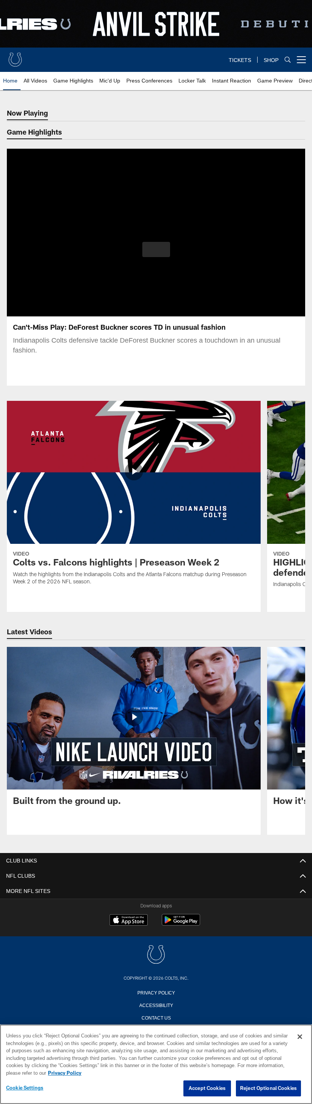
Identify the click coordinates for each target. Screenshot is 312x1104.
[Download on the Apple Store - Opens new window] (128, 920)
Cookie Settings (24, 1088)
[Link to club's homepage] (15, 57)
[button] (156, 249)
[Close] (299, 1037)
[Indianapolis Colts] (156, 955)
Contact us (156, 1017)
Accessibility (156, 1004)
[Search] (288, 60)
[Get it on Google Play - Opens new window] (181, 923)
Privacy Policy (156, 992)
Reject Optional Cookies (268, 1088)
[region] (156, 1064)
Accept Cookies (207, 1088)
